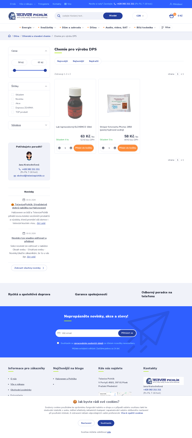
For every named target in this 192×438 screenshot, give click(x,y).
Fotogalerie (43, 4)
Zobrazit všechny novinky (27, 268)
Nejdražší (94, 61)
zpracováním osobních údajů (88, 343)
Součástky (46, 27)
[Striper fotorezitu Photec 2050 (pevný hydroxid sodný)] (119, 103)
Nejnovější (62, 61)
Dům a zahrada (71, 27)
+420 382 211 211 (125, 4)
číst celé (41, 223)
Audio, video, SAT (117, 27)
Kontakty (57, 4)
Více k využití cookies (132, 413)
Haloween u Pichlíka (66, 378)
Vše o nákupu (26, 4)
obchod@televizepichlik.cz (30, 175)
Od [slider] (14, 70)
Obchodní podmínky (20, 389)
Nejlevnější (78, 61)
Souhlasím (106, 423)
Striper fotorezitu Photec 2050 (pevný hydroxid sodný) (116, 128)
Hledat (113, 15)
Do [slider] (45, 70)
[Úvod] (28, 16)
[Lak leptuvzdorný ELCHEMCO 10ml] (75, 103)
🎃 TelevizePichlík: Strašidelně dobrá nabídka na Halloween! (29, 206)
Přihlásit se (127, 333)
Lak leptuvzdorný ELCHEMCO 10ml (74, 126)
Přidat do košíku (83, 147)
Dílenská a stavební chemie (36, 36)
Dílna (93, 27)
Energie (27, 27)
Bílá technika (145, 27)
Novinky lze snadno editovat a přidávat (29, 239)
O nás (13, 4)
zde (109, 432)
